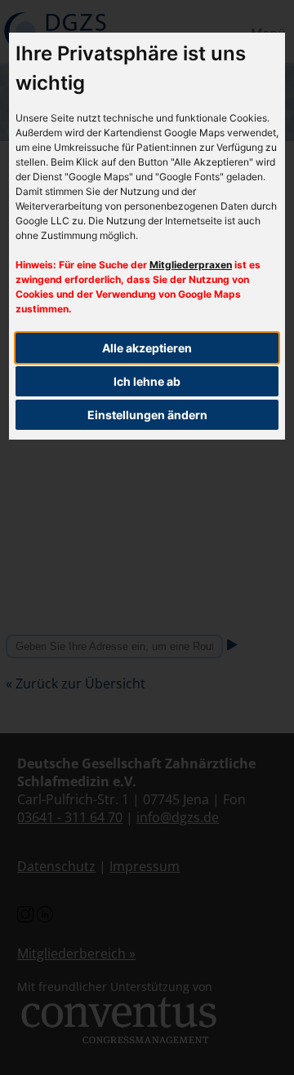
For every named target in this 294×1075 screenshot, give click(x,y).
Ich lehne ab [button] (147, 381)
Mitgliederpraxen (190, 265)
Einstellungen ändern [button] (147, 415)
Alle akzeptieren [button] (147, 348)
